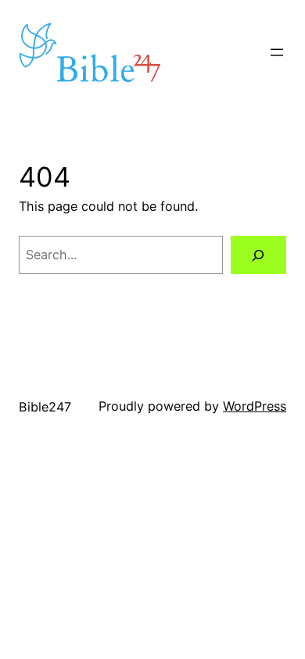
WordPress (254, 406)
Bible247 (45, 407)
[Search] (258, 255)
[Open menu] (276, 52)
